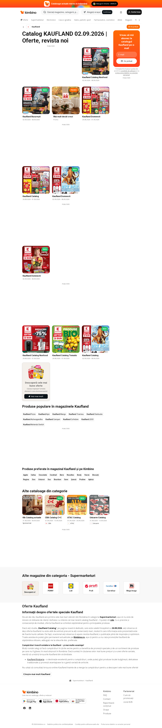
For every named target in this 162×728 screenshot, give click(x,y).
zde (112, 620)
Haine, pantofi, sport (82, 20)
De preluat (134, 27)
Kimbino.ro (79, 637)
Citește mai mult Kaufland (36, 674)
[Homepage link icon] (70, 681)
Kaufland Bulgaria (35, 659)
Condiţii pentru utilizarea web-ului (87, 724)
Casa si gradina (65, 20)
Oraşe (106, 709)
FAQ (105, 695)
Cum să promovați (128, 697)
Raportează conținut (108, 704)
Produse (107, 713)
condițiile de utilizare (128, 71)
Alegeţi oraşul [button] (93, 12)
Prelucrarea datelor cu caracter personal (115, 724)
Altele (120, 20)
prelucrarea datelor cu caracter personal (126, 74)
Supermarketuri (37, 20)
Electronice (51, 20)
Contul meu (135, 12)
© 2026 (38, 724)
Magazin (128, 20)
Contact (106, 699)
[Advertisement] (51, 64)
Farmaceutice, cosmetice (104, 20)
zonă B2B (128, 702)
